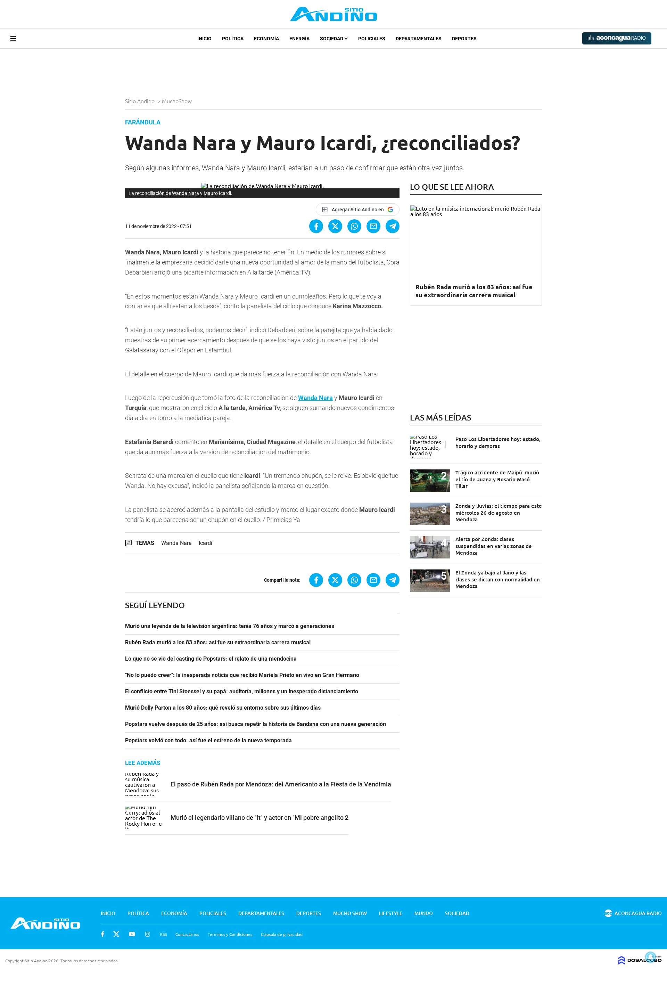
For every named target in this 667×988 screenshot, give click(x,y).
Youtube (132, 934)
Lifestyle (390, 913)
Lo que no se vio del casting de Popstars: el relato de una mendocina (211, 659)
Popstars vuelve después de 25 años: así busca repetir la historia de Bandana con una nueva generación (255, 724)
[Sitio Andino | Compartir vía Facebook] (316, 226)
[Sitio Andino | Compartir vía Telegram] (393, 226)
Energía (299, 38)
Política (233, 38)
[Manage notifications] (650, 957)
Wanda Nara (315, 397)
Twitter (116, 934)
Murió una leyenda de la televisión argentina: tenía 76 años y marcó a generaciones (229, 626)
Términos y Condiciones (230, 934)
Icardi (205, 543)
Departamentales (419, 38)
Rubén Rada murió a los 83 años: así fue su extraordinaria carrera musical (218, 642)
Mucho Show (350, 913)
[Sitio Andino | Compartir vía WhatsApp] (354, 226)
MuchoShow (177, 100)
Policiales (371, 38)
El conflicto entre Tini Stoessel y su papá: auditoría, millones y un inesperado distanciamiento (241, 691)
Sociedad (332, 38)
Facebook (102, 934)
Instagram (147, 934)
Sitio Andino (140, 100)
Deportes (464, 38)
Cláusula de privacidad (282, 934)
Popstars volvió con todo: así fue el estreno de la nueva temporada (208, 740)
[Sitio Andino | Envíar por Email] (373, 226)
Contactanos (187, 934)
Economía (266, 38)
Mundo (423, 913)
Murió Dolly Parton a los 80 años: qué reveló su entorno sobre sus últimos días (223, 708)
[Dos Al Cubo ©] (640, 962)
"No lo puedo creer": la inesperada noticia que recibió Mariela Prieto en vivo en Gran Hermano (242, 675)
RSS (163, 934)
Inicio (204, 38)
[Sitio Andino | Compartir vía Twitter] (335, 226)
